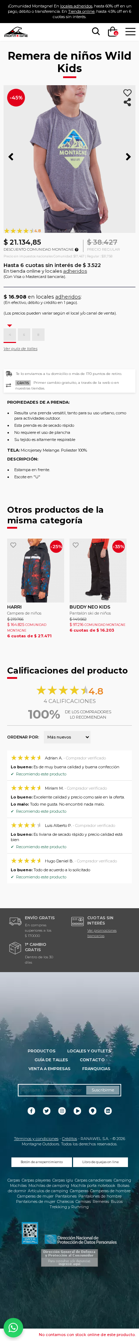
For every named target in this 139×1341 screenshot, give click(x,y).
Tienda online (81, 11)
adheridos (75, 271)
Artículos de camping (48, 1190)
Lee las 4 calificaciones (66, 230)
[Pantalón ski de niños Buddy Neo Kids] (98, 571)
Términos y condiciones (36, 1138)
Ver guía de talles (20, 348)
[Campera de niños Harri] (35, 571)
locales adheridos (76, 6)
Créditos (69, 1138)
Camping (122, 1180)
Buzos (117, 1201)
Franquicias (96, 1068)
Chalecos (65, 1201)
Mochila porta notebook (93, 1185)
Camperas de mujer (35, 1196)
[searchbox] (94, 32)
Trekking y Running (69, 1206)
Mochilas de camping (49, 1185)
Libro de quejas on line (100, 1162)
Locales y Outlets (89, 1050)
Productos (42, 1050)
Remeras (101, 1201)
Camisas (83, 1201)
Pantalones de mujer (35, 1201)
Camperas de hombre (110, 1190)
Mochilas (18, 1185)
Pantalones (66, 1196)
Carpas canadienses (93, 1180)
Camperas (79, 1190)
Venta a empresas (50, 1068)
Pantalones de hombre (100, 1196)
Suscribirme (103, 1089)
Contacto (92, 1059)
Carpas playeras (36, 1180)
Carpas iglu (62, 1180)
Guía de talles (51, 1059)
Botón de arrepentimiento (42, 1162)
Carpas (13, 1180)
